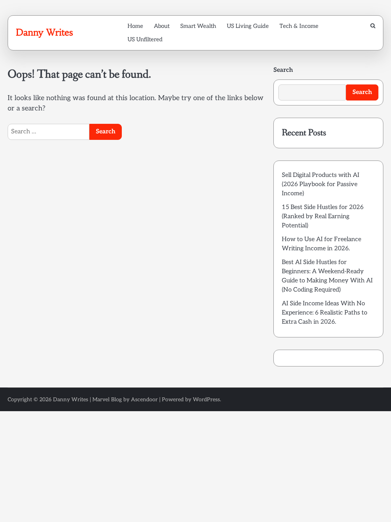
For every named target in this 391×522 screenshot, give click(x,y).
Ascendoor (144, 399)
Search (283, 70)
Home (135, 26)
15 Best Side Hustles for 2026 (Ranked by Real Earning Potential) (323, 216)
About (162, 26)
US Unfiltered (145, 39)
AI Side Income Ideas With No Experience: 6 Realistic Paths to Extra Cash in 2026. (324, 313)
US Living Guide (248, 26)
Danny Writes (44, 32)
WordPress (206, 399)
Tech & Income (299, 26)
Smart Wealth (198, 26)
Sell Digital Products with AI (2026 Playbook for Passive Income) (320, 184)
